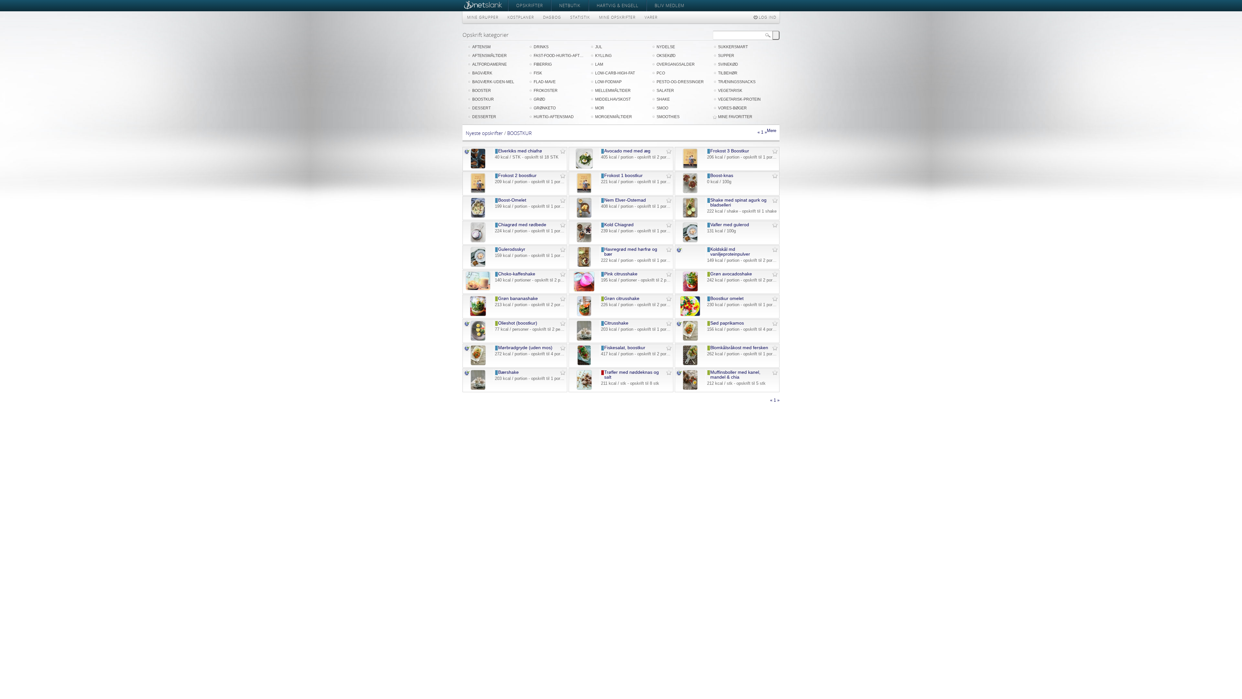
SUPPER (726, 55)
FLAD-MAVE (545, 82)
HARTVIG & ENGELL (617, 5)
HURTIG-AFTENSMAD (554, 117)
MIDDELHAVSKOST (613, 99)
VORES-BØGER (732, 108)
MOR (599, 108)
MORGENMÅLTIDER (613, 117)
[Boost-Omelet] (478, 216)
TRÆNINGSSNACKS (737, 82)
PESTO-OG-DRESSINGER (680, 82)
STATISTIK (580, 17)
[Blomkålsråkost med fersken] (690, 363)
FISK (538, 73)
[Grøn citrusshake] (584, 314)
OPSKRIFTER (529, 5)
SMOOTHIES (668, 117)
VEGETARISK (730, 90)
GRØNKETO (545, 108)
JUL (598, 47)
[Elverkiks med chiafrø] (478, 167)
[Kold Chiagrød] (584, 241)
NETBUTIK (570, 5)
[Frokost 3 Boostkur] (690, 167)
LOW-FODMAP (608, 82)
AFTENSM (481, 47)
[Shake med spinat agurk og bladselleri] (690, 216)
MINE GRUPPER (482, 17)
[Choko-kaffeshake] (478, 288)
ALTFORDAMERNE (489, 64)
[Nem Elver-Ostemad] (584, 216)
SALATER (665, 90)
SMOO (662, 108)
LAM (599, 64)
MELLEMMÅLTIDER (613, 90)
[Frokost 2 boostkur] (478, 191)
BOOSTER (481, 90)
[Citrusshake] (584, 339)
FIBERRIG (543, 64)
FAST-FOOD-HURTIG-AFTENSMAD (559, 55)
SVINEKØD (728, 64)
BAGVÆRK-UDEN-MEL (493, 82)
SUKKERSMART (733, 47)
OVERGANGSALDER (676, 64)
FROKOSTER (546, 90)
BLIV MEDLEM (669, 5)
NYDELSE (666, 47)
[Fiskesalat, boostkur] (584, 363)
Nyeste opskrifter (484, 133)
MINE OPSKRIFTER (617, 17)
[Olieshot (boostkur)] (478, 339)
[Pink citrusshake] (584, 290)
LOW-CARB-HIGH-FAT (615, 73)
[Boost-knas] (690, 191)
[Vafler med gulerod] (690, 241)
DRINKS (541, 47)
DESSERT (481, 108)
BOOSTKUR (483, 99)
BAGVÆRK (482, 73)
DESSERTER (484, 117)
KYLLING (603, 55)
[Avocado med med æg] (584, 167)
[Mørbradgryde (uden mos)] (478, 363)
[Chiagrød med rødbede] (478, 241)
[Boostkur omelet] (690, 314)
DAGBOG (552, 17)
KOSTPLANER (520, 17)
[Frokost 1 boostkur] (584, 191)
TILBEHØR (727, 73)
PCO (661, 73)
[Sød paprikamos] (690, 339)
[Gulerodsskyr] (478, 265)
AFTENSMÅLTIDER (489, 55)
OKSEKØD (666, 55)
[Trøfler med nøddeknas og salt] (584, 388)
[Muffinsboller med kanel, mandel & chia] (690, 388)
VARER (651, 17)
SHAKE (663, 99)
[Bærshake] (478, 388)
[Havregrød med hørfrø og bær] (584, 265)
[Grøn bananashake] (478, 314)
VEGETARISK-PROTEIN (739, 99)
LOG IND (766, 17)
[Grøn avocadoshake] (690, 290)
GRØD (539, 99)
